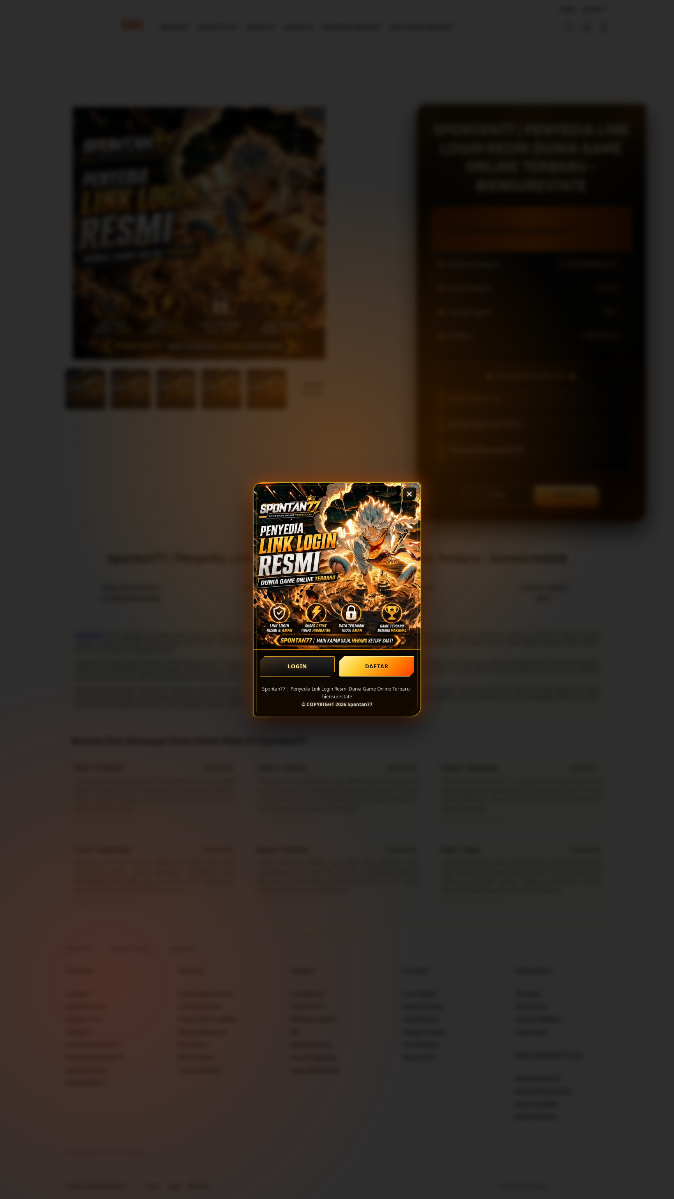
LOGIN (297, 666)
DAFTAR (377, 666)
